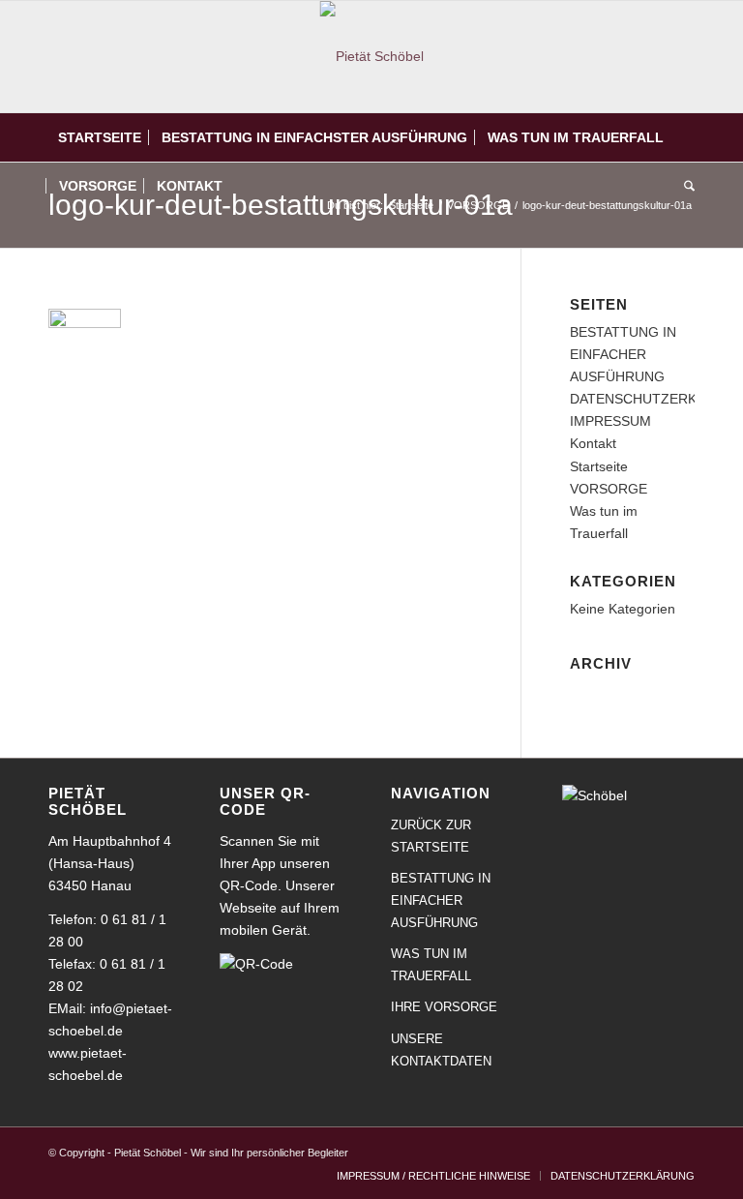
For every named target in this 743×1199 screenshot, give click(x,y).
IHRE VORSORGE (444, 1007)
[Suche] (684, 186)
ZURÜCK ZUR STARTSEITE (431, 836)
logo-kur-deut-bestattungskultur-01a (280, 205)
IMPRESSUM (610, 421)
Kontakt (593, 443)
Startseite (599, 466)
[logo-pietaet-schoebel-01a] (372, 56)
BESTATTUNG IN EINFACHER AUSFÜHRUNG (623, 354)
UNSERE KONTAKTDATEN (441, 1050)
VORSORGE (608, 488)
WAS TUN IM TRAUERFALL (431, 964)
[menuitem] (99, 137)
